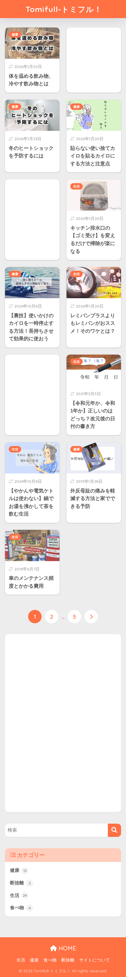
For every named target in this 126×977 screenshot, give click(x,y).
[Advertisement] (49, 721)
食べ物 (20, 907)
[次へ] (91, 616)
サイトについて (94, 960)
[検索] (114, 830)
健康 (15, 34)
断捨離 (20, 882)
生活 (76, 186)
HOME (66, 948)
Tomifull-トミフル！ (64, 9)
